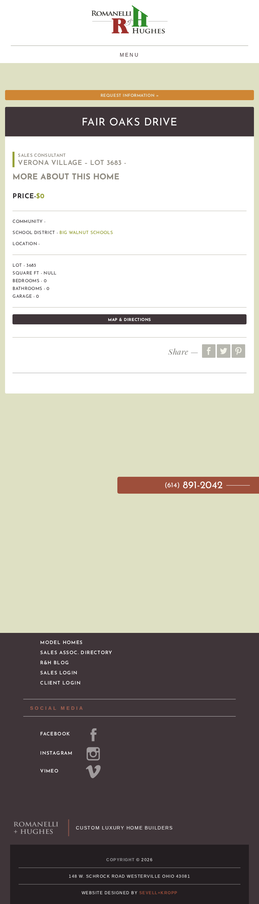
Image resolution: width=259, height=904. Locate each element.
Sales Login (59, 673)
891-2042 (195, 485)
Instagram (56, 753)
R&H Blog (54, 663)
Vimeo (49, 771)
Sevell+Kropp (158, 893)
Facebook (55, 734)
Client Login (60, 683)
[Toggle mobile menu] (130, 54)
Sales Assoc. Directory (76, 652)
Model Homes (61, 642)
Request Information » (129, 96)
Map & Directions (129, 320)
